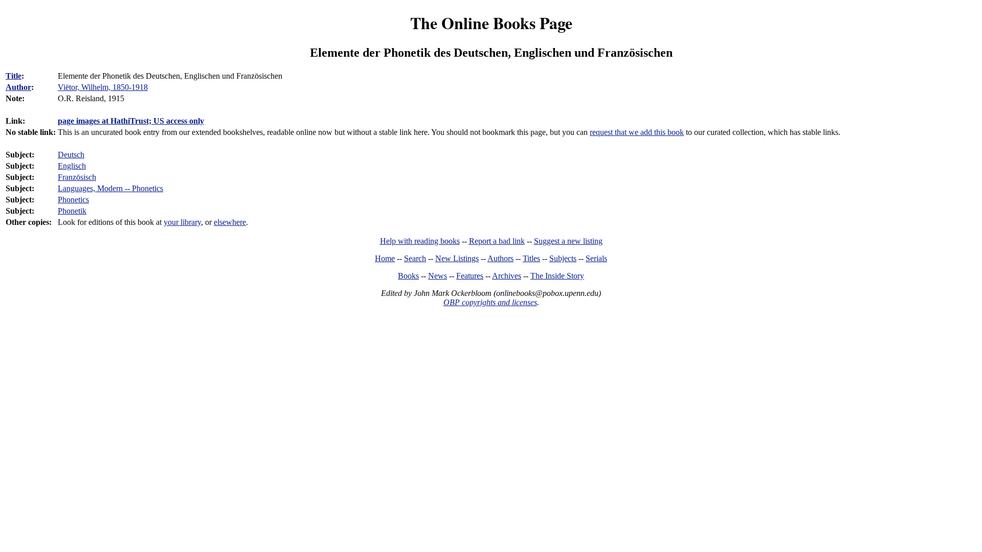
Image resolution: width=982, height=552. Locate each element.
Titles (531, 258)
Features (469, 275)
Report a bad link (497, 241)
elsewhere (230, 222)
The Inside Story (557, 275)
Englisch (72, 166)
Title (13, 76)
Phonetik (72, 210)
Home (385, 258)
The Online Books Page (491, 23)
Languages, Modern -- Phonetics (110, 188)
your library (182, 222)
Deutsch (71, 154)
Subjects (562, 258)
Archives (506, 275)
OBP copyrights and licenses (490, 302)
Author (18, 87)
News (437, 275)
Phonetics (73, 199)
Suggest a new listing (568, 241)
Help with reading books (420, 241)
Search (415, 258)
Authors (500, 258)
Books (408, 275)
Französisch (77, 177)
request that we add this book (637, 132)
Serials (596, 258)
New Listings (457, 258)
